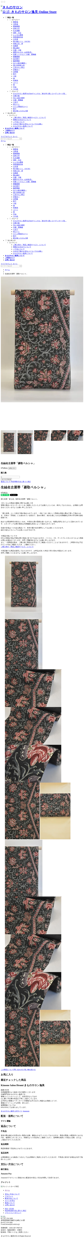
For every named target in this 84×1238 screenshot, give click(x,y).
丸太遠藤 (16, 30)
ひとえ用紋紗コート (20, 106)
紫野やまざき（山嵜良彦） (23, 52)
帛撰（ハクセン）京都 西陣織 (24, 54)
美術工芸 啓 (18, 43)
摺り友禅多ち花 (19, 65)
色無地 (15, 80)
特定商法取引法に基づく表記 (15, 1210)
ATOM (11, 1209)
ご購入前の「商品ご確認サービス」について (29, 117)
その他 (15, 89)
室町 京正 (17, 33)
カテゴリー (16, 20)
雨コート (16, 104)
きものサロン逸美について (23, 126)
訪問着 (15, 72)
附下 (14, 74)
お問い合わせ (10, 1205)
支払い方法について (12, 1194)
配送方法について (11, 1198)
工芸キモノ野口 (19, 67)
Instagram (26, 1111)
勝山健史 (16, 48)
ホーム (3, 141)
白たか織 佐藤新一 (20, 63)
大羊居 (15, 39)
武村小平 (16, 28)
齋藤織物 (16, 56)
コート (15, 82)
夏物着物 (16, 26)
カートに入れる (6, 479)
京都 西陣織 (18, 100)
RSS (6, 1209)
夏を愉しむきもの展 (20, 111)
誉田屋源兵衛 (18, 37)
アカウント (9, 1196)
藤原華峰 (16, 61)
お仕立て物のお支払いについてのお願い (28, 124)
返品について (6, 481)
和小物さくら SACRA (21, 41)
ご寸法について (19, 122)
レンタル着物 (18, 35)
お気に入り (12, 468)
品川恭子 (16, 59)
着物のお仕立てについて (22, 120)
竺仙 (14, 87)
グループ (15, 91)
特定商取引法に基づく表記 (21, 481)
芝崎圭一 (16, 69)
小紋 (14, 76)
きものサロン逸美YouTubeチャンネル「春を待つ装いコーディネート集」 (40, 93)
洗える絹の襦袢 (19, 98)
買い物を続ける (30, 1070)
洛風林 (15, 46)
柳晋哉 (15, 22)
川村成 (15, 24)
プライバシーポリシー (13, 1213)
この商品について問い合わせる (12, 1070)
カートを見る (10, 1200)
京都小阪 (16, 96)
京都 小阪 (17, 50)
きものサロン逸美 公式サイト (12, 1111)
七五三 (15, 102)
